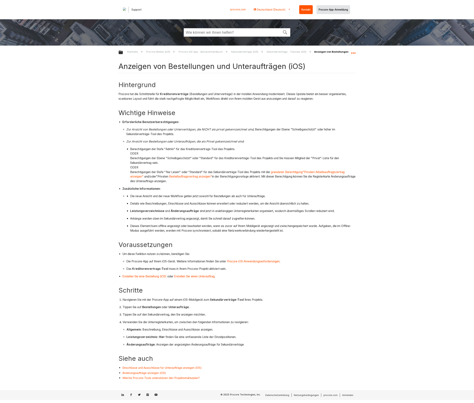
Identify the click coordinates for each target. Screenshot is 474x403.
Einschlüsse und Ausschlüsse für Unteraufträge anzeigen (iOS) (162, 367)
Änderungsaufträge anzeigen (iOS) (144, 373)
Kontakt (306, 9)
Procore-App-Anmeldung (333, 9)
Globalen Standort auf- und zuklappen (353, 51)
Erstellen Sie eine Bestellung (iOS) (144, 276)
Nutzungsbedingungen (306, 395)
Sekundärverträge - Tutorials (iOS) (287, 51)
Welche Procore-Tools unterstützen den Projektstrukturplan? (161, 378)
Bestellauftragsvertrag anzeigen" (190, 176)
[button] (285, 32)
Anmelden (347, 395)
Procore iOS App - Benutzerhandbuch (201, 51)
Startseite (133, 51)
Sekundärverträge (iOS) (245, 51)
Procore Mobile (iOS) (158, 51)
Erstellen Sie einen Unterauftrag (194, 276)
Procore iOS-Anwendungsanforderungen (253, 261)
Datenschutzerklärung (277, 395)
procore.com (238, 9)
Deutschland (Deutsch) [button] (271, 9)
